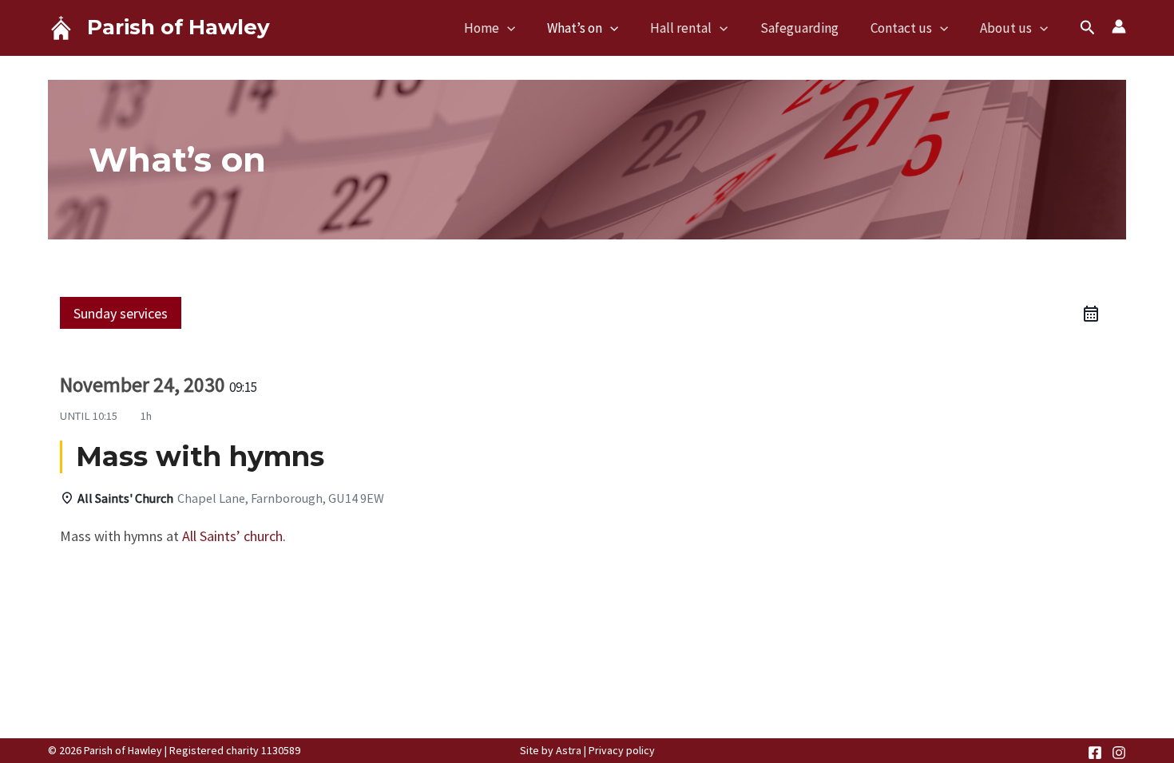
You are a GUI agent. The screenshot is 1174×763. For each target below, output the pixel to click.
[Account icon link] (1119, 26)
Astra (568, 750)
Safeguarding (799, 28)
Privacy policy (622, 750)
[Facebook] (1095, 752)
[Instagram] (1119, 752)
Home (481, 28)
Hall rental (681, 28)
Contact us (901, 28)
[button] (507, 28)
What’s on (574, 28)
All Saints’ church (232, 536)
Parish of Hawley (178, 27)
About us (1006, 28)
